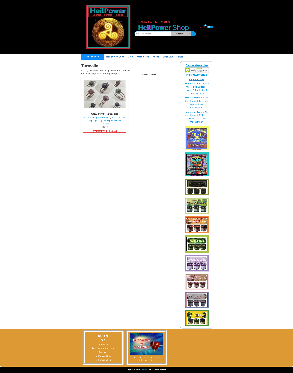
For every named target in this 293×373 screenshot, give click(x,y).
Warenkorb (143, 57)
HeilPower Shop (196, 74)
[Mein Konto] (199, 26)
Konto (179, 57)
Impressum (103, 344)
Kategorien (92, 57)
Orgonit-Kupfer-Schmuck (110, 121)
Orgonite (105, 123)
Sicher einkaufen (197, 65)
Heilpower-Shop (115, 57)
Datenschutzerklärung (103, 348)
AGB (103, 340)
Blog (130, 57)
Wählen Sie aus (105, 130)
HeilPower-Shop (103, 356)
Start (84, 70)
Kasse (156, 57)
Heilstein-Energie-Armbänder (96, 118)
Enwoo (144, 370)
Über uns (168, 57)
